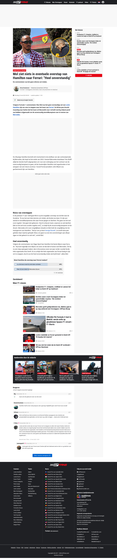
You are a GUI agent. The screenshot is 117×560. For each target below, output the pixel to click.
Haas (29, 484)
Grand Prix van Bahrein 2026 (55, 510)
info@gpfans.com (82, 509)
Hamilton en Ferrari (19, 70)
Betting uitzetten (51, 547)
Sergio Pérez (17, 524)
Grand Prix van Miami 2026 (54, 481)
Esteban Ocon (17, 505)
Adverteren (32, 547)
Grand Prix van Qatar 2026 (54, 524)
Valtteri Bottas (17, 522)
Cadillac (30, 479)
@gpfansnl (81, 476)
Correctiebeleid (79, 547)
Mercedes (16, 115)
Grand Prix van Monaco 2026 (55, 486)
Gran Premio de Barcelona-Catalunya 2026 (58, 488)
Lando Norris (17, 476)
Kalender (72, 2)
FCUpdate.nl (80, 534)
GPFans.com (94, 534)
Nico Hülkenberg (18, 520)
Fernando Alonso (18, 508)
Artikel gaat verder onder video (42, 174)
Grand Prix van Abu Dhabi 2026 (55, 527)
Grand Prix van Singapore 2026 (55, 512)
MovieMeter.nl (80, 536)
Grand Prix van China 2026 (54, 474)
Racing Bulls (31, 491)
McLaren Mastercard (33, 486)
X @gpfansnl (80, 474)
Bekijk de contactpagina (82, 524)
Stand (65, 2)
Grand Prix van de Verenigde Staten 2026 (58, 515)
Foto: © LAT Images (18, 65)
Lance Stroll (17, 510)
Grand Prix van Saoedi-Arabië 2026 (56, 479)
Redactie (13, 547)
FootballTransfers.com (83, 532)
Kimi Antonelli (17, 498)
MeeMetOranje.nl (96, 541)
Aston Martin (31, 474)
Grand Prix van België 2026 (54, 496)
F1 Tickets (93, 2)
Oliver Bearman (18, 503)
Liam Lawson (17, 488)
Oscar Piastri (17, 479)
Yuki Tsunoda (17, 515)
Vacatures (43, 547)
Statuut (38, 547)
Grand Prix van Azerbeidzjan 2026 (56, 508)
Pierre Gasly (17, 484)
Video (86, 2)
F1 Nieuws (47, 2)
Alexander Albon (18, 493)
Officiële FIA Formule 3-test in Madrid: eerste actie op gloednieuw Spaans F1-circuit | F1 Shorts (89, 63)
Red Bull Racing (32, 493)
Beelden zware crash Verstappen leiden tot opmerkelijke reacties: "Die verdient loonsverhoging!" (89, 42)
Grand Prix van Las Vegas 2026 (55, 522)
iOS (63, 547)
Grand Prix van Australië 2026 (55, 472)
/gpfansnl (81, 484)
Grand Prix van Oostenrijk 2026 (55, 491)
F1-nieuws (89, 75)
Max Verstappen (57, 2)
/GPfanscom (81, 472)
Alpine (29, 472)
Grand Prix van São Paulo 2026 (55, 520)
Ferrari (51, 107)
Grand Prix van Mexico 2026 (54, 517)
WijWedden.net (81, 539)
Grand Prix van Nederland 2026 (55, 500)
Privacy (18, 547)
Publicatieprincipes (70, 547)
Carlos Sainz (17, 496)
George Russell (50, 230)
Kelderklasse (94, 539)
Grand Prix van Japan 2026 (54, 476)
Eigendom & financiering (90, 547)
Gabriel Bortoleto (18, 517)
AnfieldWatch (80, 541)
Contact (26, 547)
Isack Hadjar (17, 486)
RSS (22, 547)
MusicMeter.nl (95, 536)
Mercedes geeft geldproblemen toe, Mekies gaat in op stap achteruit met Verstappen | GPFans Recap (89, 53)
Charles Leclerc (18, 474)
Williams (30, 496)
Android (59, 547)
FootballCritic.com (96, 532)
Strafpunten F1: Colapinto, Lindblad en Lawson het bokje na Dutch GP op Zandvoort (89, 35)
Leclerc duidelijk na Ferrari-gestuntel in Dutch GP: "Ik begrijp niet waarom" (88, 70)
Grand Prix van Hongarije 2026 (55, 498)
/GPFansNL (81, 479)
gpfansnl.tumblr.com (83, 488)
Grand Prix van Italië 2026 (54, 503)
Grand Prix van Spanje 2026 (54, 505)
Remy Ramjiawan (25, 88)
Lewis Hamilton (18, 472)
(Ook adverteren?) (54, 531)
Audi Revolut (31, 476)
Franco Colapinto (18, 481)
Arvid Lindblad (17, 512)
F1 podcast (79, 2)
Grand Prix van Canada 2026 (55, 484)
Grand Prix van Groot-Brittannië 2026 (57, 493)
